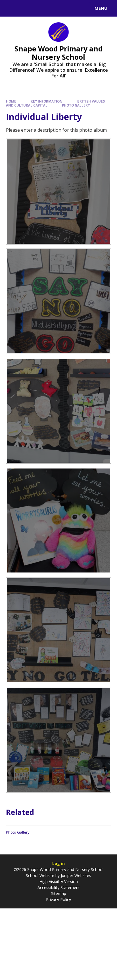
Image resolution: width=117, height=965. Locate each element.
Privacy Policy (58, 899)
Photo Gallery (76, 105)
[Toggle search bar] (11, 8)
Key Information (46, 101)
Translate (47, 9)
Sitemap (58, 893)
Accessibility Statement (58, 887)
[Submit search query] (69, 7)
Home (11, 101)
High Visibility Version (58, 881)
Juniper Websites (76, 875)
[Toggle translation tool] (25, 8)
